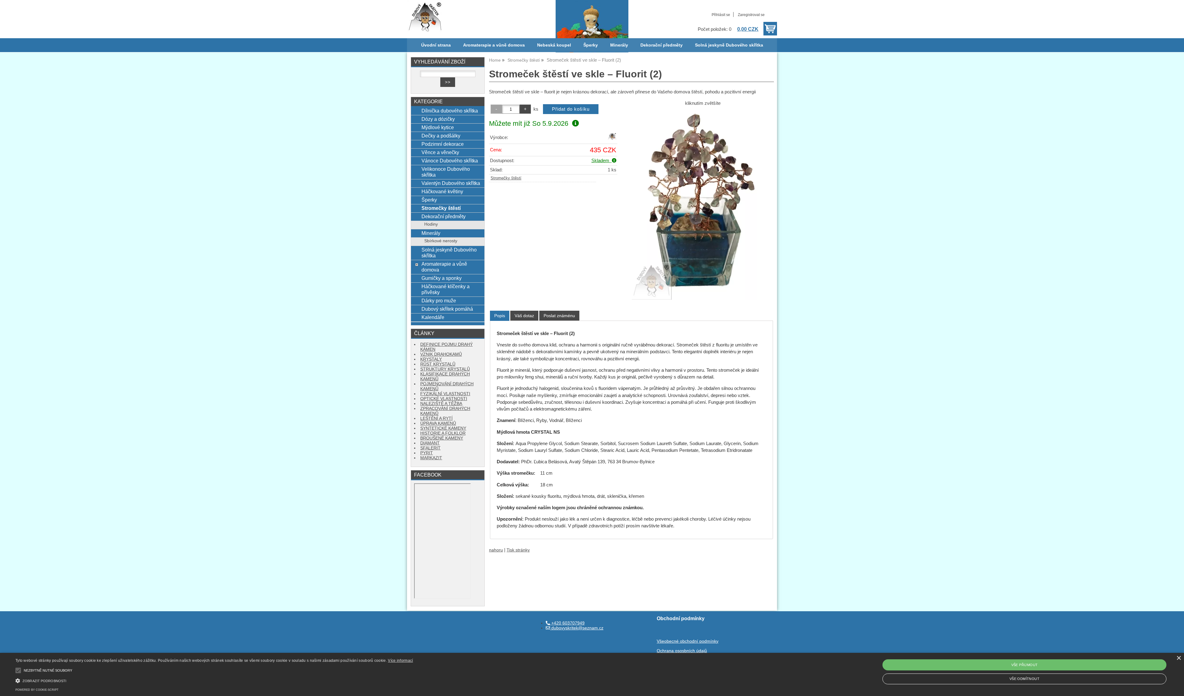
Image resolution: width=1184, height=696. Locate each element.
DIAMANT (430, 443)
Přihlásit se (721, 15)
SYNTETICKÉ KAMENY (443, 428)
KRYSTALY (431, 359)
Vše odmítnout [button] (1024, 679)
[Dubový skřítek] (612, 139)
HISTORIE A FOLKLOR (443, 433)
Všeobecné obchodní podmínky (687, 641)
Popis (499, 315)
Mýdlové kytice (437, 127)
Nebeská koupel (554, 45)
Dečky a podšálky (440, 135)
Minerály (619, 45)
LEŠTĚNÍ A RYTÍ (436, 418)
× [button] (1178, 658)
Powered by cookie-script (37, 689)
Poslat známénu (559, 315)
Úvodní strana (436, 45)
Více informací (400, 660)
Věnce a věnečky (440, 152)
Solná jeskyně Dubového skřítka (729, 45)
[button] (214, 680)
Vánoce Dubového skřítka (449, 160)
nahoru (496, 550)
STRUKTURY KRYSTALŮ (445, 369)
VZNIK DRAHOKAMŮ (441, 354)
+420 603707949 (567, 623)
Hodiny (431, 224)
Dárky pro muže (438, 300)
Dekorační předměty (661, 45)
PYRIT (426, 453)
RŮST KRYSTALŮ (437, 364)
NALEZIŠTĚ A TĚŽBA (441, 403)
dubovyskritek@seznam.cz (576, 628)
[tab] (499, 316)
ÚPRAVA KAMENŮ (438, 423)
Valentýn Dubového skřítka (450, 183)
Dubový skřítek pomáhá (447, 309)
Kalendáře (432, 317)
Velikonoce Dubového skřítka (445, 172)
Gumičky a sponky (441, 278)
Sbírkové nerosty (440, 241)
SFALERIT (430, 448)
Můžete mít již (528, 123)
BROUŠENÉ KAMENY (441, 438)
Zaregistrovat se (751, 15)
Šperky (590, 45)
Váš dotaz (524, 315)
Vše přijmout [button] (1024, 665)
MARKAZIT (431, 458)
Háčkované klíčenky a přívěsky (445, 289)
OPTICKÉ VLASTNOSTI (443, 398)
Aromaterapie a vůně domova (494, 45)
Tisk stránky (518, 550)
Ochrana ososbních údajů (682, 651)
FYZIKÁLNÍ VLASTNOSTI (445, 393)
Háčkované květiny (442, 191)
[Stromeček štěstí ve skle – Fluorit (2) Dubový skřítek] (702, 205)
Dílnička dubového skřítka (449, 110)
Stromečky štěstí (506, 178)
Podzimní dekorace (442, 144)
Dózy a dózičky (438, 119)
